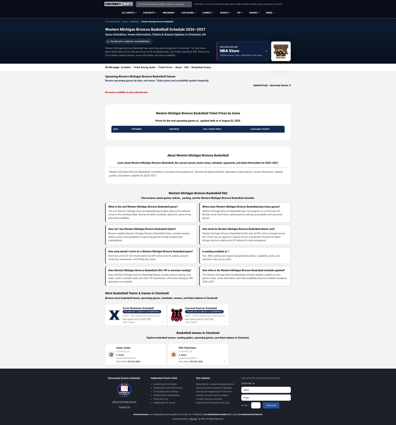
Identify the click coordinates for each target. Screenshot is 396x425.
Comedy (206, 12)
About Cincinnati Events (124, 402)
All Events (128, 12)
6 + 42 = (245, 405)
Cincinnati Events (112, 22)
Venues (253, 12)
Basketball (135, 22)
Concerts (148, 12)
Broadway (169, 12)
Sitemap (193, 419)
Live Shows (187, 12)
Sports (224, 12)
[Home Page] (118, 4)
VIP (239, 12)
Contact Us (124, 407)
